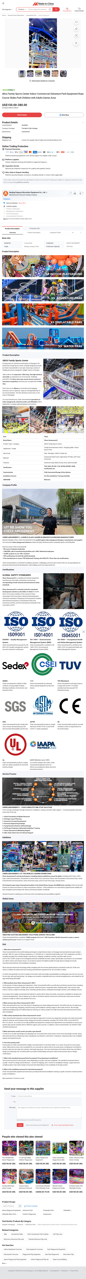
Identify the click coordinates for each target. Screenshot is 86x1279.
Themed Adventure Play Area (37, 1239)
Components (47, 1214)
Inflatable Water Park (9, 1214)
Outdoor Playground (29, 1214)
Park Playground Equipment (56, 1249)
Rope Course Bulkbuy (60, 1259)
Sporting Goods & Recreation (16, 15)
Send (20, 1125)
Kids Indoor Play (68, 1254)
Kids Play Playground (52, 1254)
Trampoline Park (48, 1210)
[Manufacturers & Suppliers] (43, 4)
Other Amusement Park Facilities (38, 1234)
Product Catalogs (32, 1206)
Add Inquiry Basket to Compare (43, 81)
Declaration (64, 1271)
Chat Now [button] (65, 115)
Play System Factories (11, 1254)
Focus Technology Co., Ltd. (29, 1271)
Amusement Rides (17, 1234)
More (4, 1263)
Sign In (5, 219)
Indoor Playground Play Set (40, 1259)
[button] (77, 232)
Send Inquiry (22, 115)
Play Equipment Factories (34, 1249)
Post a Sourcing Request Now (62, 1125)
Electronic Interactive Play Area (14, 1239)
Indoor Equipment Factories (13, 1249)
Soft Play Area (57, 1234)
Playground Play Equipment (32, 1254)
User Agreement (54, 1271)
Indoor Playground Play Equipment (15, 1259)
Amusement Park (31, 15)
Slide (5, 1234)
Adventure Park (28, 1210)
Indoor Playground (43, 15)
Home (4, 15)
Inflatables (66, 1210)
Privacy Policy (74, 1271)
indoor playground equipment (11, 1210)
